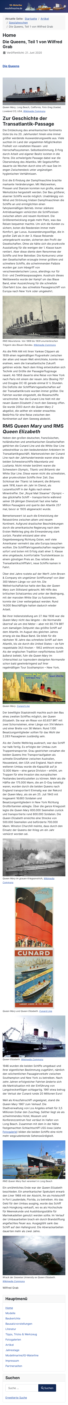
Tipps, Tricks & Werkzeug (21, 1334)
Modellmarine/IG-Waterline (21, 1355)
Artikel (9, 1344)
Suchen (48, 1388)
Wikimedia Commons (34, 111)
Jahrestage (12, 1350)
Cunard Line (23, 706)
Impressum (12, 1360)
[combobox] (21, 1388)
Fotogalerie (10, 1131)
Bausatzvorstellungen (18, 1323)
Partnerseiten (13, 1366)
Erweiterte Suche (16, 1397)
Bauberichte (12, 1318)
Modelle (10, 1313)
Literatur (10, 1329)
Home (9, 1307)
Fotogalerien (13, 1339)
